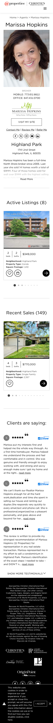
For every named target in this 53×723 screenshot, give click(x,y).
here (10, 720)
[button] (50, 704)
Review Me (28, 129)
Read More (26, 179)
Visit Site (26, 122)
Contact (13, 129)
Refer (42, 129)
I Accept (40, 704)
